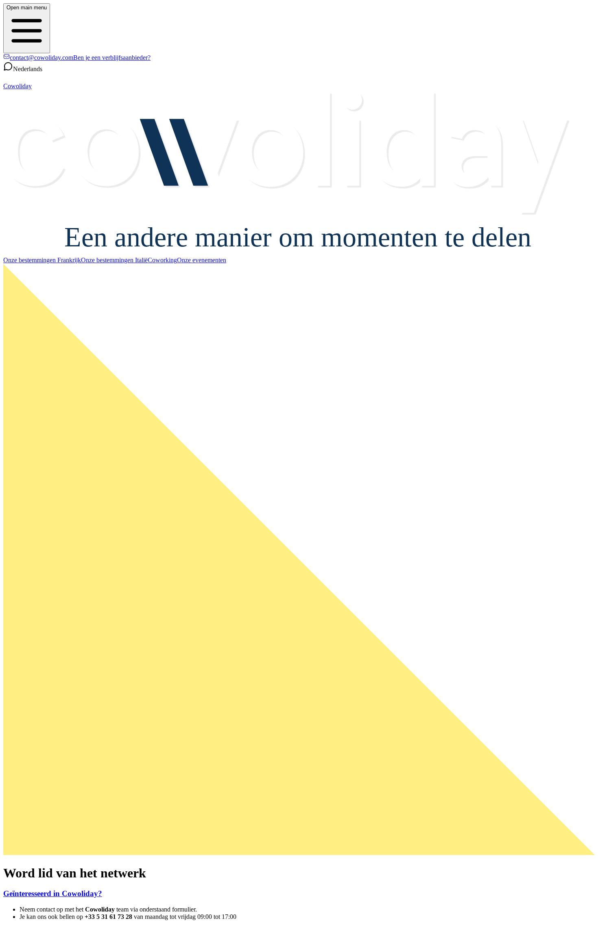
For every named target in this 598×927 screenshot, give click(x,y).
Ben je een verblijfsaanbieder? (112, 57)
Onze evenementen (201, 260)
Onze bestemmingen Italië (114, 260)
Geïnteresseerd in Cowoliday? (52, 893)
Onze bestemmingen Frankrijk (42, 260)
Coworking (162, 260)
